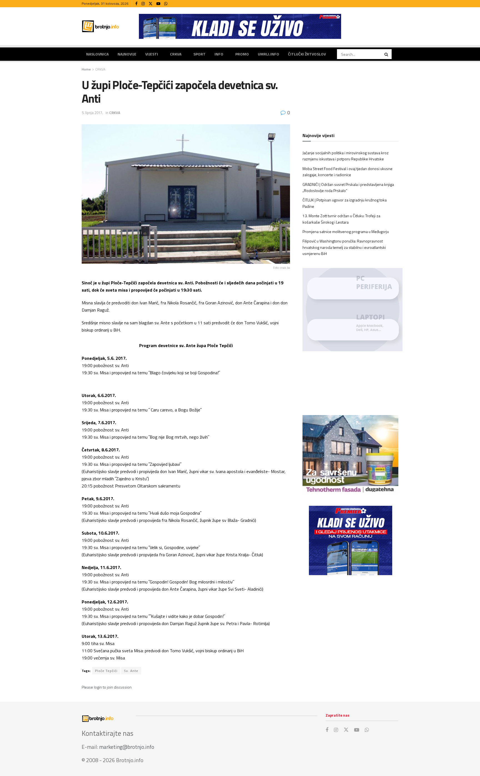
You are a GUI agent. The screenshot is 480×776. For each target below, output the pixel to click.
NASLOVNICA (97, 54)
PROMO (242, 54)
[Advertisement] (350, 625)
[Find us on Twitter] (150, 3)
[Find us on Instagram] (143, 3)
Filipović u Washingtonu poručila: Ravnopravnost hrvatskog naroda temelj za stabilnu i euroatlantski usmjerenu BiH (344, 247)
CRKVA (175, 54)
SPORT (199, 54)
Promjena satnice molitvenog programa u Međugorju (345, 231)
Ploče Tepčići (106, 670)
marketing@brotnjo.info (126, 747)
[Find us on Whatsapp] (166, 3)
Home (86, 69)
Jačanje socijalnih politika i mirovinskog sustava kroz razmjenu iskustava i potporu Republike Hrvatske (345, 156)
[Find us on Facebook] (136, 3)
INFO (218, 54)
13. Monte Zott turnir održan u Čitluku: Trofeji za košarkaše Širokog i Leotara (341, 219)
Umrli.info (268, 54)
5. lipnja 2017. (92, 112)
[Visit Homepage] (100, 26)
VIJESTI (151, 54)
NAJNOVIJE (127, 54)
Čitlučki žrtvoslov (307, 54)
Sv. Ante (131, 670)
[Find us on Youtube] (158, 3)
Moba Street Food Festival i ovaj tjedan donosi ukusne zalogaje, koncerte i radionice (347, 172)
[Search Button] (387, 54)
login (98, 687)
